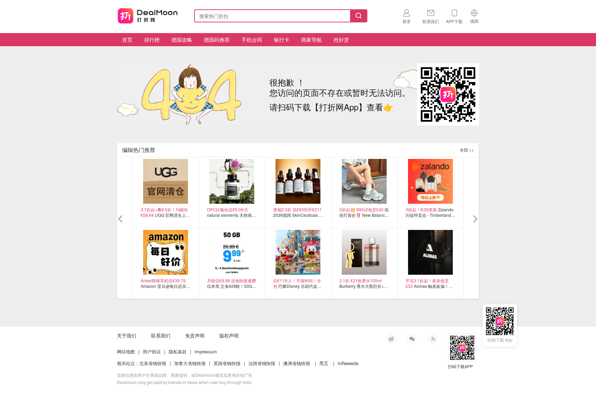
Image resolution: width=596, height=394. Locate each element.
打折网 (148, 14)
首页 (127, 39)
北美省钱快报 (152, 363)
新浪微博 (391, 339)
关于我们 (126, 335)
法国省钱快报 (261, 363)
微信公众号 (412, 339)
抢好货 (341, 39)
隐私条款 (178, 351)
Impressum (206, 351)
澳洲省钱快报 (296, 363)
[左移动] (121, 219)
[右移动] (475, 219)
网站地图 (126, 351)
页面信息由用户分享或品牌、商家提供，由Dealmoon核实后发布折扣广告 (184, 375)
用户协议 (152, 351)
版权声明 (229, 335)
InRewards (348, 363)
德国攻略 (181, 39)
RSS (432, 339)
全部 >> (467, 150)
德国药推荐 (217, 39)
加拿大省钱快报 (190, 363)
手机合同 (251, 39)
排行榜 (152, 39)
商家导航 (311, 39)
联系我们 (160, 335)
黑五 (323, 363)
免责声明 (195, 335)
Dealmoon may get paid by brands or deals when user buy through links (184, 382)
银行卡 (281, 39)
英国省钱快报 (226, 363)
